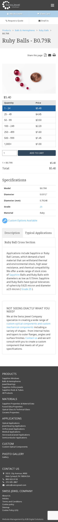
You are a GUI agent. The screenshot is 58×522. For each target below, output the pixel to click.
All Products (7, 393)
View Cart (44, 13)
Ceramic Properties (10, 412)
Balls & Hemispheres (25, 30)
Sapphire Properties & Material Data (18, 403)
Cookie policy (8, 504)
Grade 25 (26, 289)
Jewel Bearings (8, 384)
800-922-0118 (12, 479)
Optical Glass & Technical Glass (16, 409)
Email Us (45, 20)
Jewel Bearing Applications (14, 426)
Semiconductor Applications (14, 437)
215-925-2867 (12, 482)
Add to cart (37, 152)
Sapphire (14, 274)
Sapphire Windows (10, 378)
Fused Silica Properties (12, 406)
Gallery (5, 457)
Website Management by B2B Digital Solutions (22, 519)
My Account (15, 13)
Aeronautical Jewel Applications (16, 434)
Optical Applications (11, 423)
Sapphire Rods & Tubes (12, 390)
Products (6, 30)
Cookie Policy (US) (10, 510)
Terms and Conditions (12, 501)
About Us (6, 495)
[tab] (12, 233)
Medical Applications (11, 431)
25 (41, 206)
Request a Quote (15, 20)
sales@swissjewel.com (16, 485)
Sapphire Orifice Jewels (12, 387)
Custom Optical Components (15, 446)
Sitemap (6, 507)
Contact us (31, 338)
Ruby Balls (44, 30)
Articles (5, 498)
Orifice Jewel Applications (13, 429)
